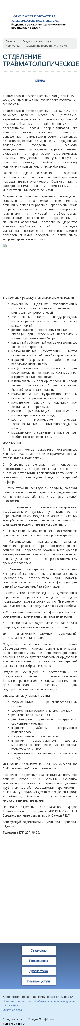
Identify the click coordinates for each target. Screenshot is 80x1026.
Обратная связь (13, 1009)
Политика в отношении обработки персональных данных (39, 1001)
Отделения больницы (37, 41)
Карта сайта (10, 1005)
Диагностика (38, 971)
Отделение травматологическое (46, 46)
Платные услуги (38, 981)
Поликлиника (38, 961)
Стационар (39, 950)
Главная (11, 41)
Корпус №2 (13, 46)
